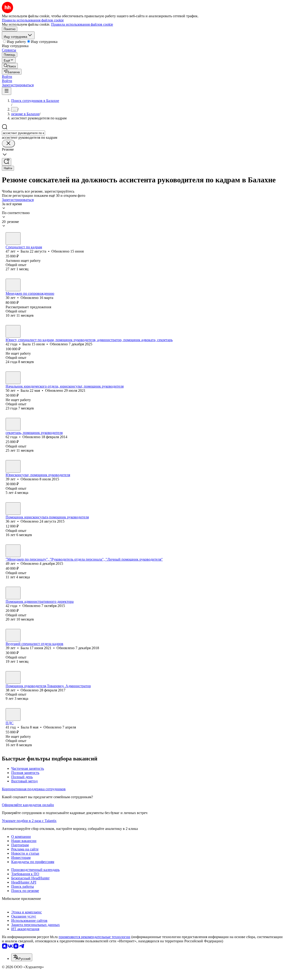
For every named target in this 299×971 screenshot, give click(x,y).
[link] (10, 66)
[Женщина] (13, 238)
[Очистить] (8, 143)
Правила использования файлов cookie (82, 24)
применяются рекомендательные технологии (94, 937)
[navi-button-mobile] (6, 91)
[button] (7, 77)
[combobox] (23, 133)
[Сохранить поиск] (6, 162)
